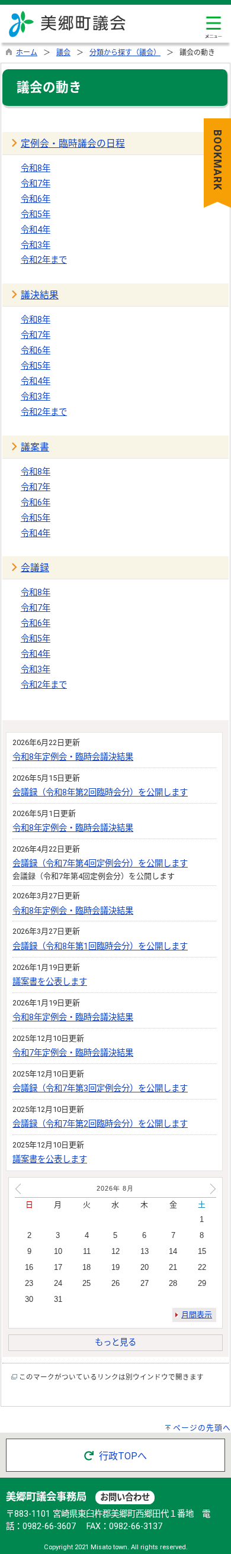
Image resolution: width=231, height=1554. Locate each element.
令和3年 (35, 245)
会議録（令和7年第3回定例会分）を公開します (100, 1089)
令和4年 (35, 230)
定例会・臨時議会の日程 (73, 143)
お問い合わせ (125, 1497)
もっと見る (115, 1342)
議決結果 (40, 295)
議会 (63, 53)
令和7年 (35, 184)
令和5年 (35, 214)
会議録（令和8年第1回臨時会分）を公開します (100, 947)
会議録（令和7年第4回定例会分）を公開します (100, 864)
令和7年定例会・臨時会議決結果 (72, 1053)
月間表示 (196, 1314)
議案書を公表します (49, 982)
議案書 (35, 447)
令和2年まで (44, 260)
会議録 (35, 567)
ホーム (26, 53)
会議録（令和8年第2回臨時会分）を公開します (100, 793)
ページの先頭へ (202, 1427)
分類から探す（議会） (125, 53)
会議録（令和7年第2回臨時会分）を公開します (100, 1124)
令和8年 (35, 168)
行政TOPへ (122, 1456)
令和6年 (35, 199)
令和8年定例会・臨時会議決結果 (72, 757)
